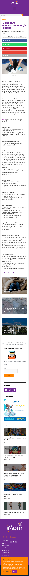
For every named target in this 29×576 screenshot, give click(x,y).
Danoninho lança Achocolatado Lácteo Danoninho (13, 456)
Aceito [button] (14, 571)
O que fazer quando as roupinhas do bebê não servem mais (14, 309)
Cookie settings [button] (7, 571)
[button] (14, 8)
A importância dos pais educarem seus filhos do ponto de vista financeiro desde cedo (14, 474)
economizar (6, 83)
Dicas (4, 120)
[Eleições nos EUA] (14, 326)
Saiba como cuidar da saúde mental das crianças (12, 288)
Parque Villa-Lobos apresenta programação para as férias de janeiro (13, 494)
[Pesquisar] (22, 15)
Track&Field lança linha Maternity (14, 512)
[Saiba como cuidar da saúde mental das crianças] (14, 285)
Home (4, 19)
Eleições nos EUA (9, 330)
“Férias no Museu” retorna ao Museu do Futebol (15, 438)
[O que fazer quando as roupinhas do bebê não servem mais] (14, 306)
